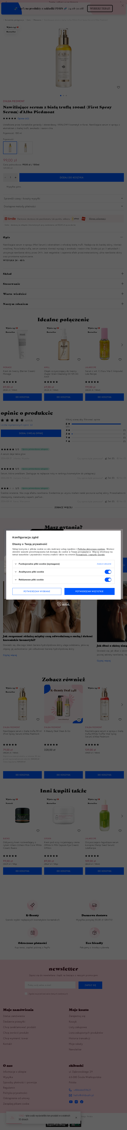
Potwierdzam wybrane (37, 591)
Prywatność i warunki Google (90, 554)
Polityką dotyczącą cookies (91, 549)
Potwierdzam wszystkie (89, 591)
